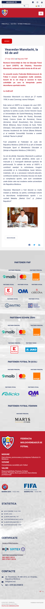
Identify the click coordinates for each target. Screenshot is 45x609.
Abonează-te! (11, 2)
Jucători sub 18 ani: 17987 (13, 525)
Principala (5, 24)
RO (39, 6)
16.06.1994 (38, 491)
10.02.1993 (15, 491)
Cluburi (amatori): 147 (11, 516)
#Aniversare (11, 238)
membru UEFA (6, 491)
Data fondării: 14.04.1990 (12, 511)
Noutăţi (13, 24)
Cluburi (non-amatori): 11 (13, 522)
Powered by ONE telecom (37, 602)
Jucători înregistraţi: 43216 (14, 519)
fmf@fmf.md (10, 582)
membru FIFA (28, 491)
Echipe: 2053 (8, 514)
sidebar (6, 41)
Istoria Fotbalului (23, 24)
